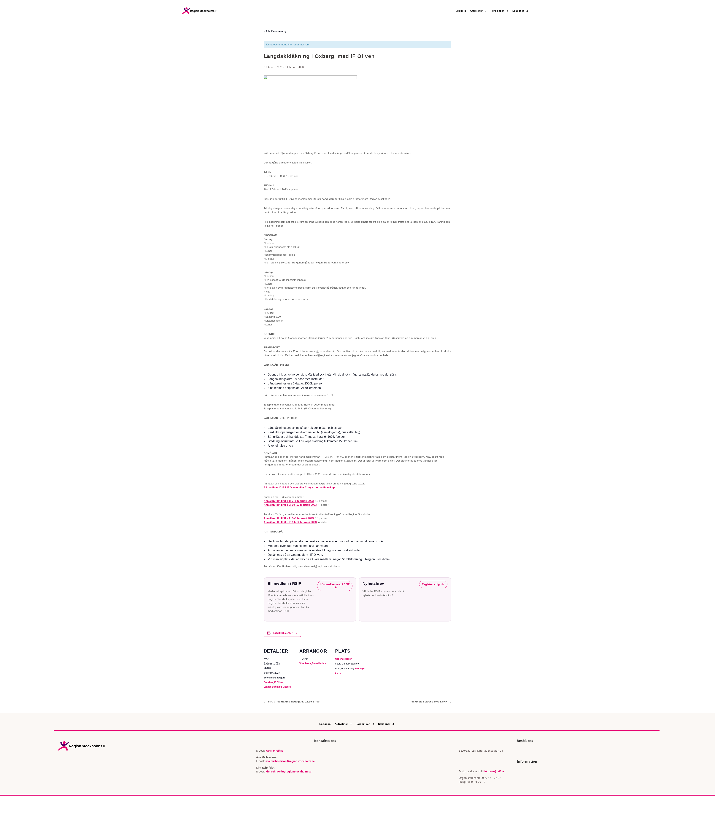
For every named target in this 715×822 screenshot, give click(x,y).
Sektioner (518, 10)
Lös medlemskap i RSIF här (335, 586)
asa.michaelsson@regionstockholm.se (290, 761)
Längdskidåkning (273, 687)
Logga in (461, 10)
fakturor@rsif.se (493, 771)
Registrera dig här (433, 584)
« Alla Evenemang (275, 31)
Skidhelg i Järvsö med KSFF (429, 701)
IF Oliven (278, 682)
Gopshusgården (343, 659)
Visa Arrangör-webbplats (312, 663)
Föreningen (497, 10)
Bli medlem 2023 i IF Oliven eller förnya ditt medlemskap (299, 487)
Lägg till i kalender (283, 633)
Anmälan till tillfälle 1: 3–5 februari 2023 (289, 500)
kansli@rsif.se (274, 750)
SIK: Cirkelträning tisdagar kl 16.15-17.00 (293, 701)
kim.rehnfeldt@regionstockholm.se (288, 771)
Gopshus (268, 682)
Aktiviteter (476, 10)
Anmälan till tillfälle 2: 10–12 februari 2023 (290, 504)
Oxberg (287, 687)
